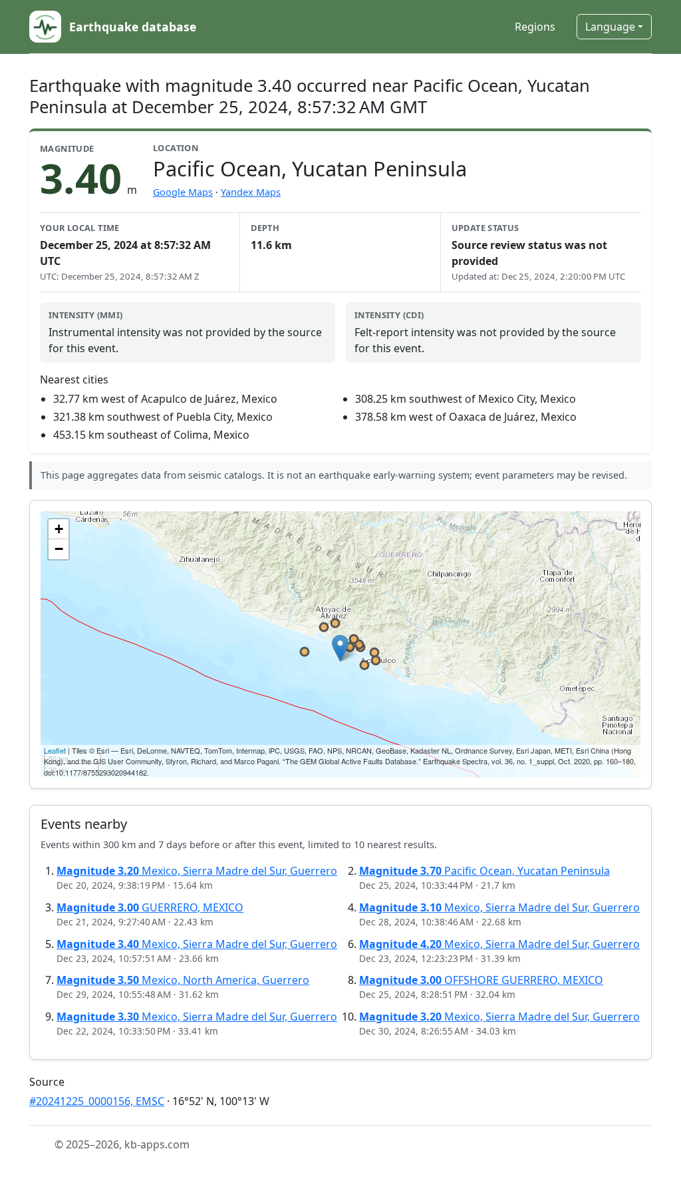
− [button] (59, 549)
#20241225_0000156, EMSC (96, 1101)
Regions (535, 26)
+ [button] (59, 529)
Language (610, 26)
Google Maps (183, 192)
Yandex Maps (251, 192)
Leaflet (55, 750)
